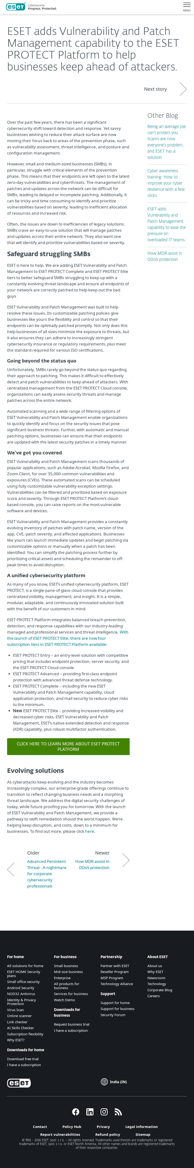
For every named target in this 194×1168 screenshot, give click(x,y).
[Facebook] (75, 1114)
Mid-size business (68, 971)
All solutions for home (25, 965)
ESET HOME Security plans (23, 973)
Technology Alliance (117, 983)
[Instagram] (104, 1114)
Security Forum (113, 1014)
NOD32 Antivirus (21, 993)
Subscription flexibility (25, 1034)
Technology (156, 983)
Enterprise (62, 977)
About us (154, 965)
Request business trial (71, 1024)
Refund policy (107, 1134)
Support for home (115, 1002)
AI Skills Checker (20, 1027)
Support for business (117, 1008)
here (89, 831)
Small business (66, 965)
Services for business (71, 993)
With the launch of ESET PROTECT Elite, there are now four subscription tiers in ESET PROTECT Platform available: (67, 638)
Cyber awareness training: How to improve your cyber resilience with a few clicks (166, 183)
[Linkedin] (90, 1114)
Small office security (23, 981)
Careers (153, 995)
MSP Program (112, 977)
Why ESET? (16, 1039)
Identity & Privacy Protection (21, 1001)
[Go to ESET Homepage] (31, 7)
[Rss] (118, 1114)
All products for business (66, 985)
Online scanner (19, 1015)
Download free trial (23, 1058)
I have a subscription (24, 1064)
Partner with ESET (115, 965)
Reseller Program (115, 971)
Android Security (20, 987)
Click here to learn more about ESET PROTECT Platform (68, 746)
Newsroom (156, 977)
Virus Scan (15, 1009)
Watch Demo (64, 999)
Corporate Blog (159, 989)
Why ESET (155, 971)
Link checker (17, 1021)
